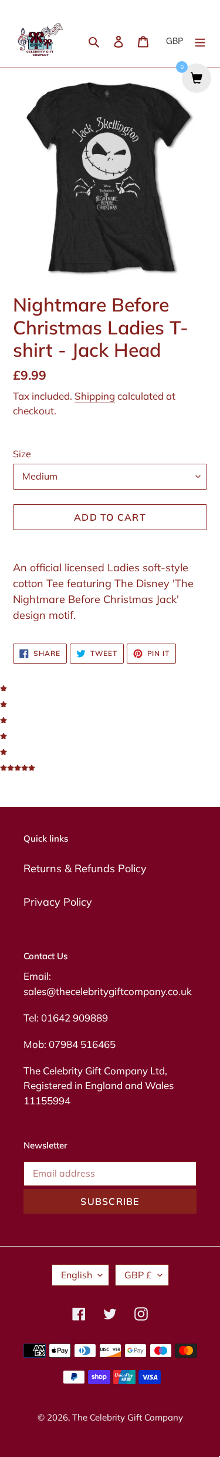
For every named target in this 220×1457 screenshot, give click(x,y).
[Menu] (200, 40)
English (76, 1275)
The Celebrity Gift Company (127, 1417)
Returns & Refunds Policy (85, 868)
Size (22, 454)
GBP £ (138, 1275)
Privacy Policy (57, 902)
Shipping (95, 396)
